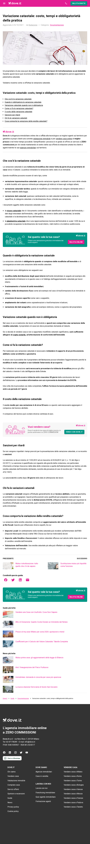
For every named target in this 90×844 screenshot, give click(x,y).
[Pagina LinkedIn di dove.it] (9, 753)
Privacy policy (13, 807)
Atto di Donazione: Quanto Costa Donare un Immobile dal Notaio (41, 622)
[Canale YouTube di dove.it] (26, 753)
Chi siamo (12, 772)
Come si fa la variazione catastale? (19, 108)
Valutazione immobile (16, 780)
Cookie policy (13, 811)
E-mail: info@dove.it (27, 742)
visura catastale (14, 211)
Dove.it (5, 698)
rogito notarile (19, 335)
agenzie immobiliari (28, 148)
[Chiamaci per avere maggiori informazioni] (66, 3)
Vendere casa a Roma (73, 776)
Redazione (33, 25)
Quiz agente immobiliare (46, 797)
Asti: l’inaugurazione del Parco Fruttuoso (31, 667)
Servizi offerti (13, 789)
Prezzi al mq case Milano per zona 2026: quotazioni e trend (39, 632)
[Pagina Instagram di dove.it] (15, 753)
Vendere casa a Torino (73, 780)
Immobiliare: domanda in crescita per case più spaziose (38, 677)
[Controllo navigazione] (4, 3)
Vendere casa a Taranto (73, 807)
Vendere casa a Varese (73, 789)
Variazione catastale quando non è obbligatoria (24, 105)
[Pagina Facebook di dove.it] (4, 753)
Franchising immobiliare (45, 792)
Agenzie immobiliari (44, 772)
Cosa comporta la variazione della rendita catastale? (26, 121)
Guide (12, 698)
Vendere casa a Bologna (74, 785)
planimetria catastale (16, 221)
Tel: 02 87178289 (10, 742)
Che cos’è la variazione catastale (18, 99)
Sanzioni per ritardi (12, 115)
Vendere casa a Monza (73, 794)
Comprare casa (14, 785)
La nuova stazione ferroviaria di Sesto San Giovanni (36, 687)
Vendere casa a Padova (73, 802)
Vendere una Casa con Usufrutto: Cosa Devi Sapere (36, 612)
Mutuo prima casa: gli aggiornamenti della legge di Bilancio (39, 657)
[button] (79, 3)
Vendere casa (13, 776)
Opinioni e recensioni (16, 794)
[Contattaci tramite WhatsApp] (12, 760)
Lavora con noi (41, 788)
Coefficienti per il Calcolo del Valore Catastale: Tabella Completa (41, 641)
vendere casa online (64, 139)
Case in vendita (42, 776)
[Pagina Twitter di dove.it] (21, 753)
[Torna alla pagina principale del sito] (14, 3)
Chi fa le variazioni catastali (16, 118)
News (10, 802)
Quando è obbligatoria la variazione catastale (23, 102)
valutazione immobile (42, 139)
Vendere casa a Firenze (73, 798)
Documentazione (57, 25)
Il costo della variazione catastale (18, 112)
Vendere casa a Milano (73, 772)
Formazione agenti (43, 801)
